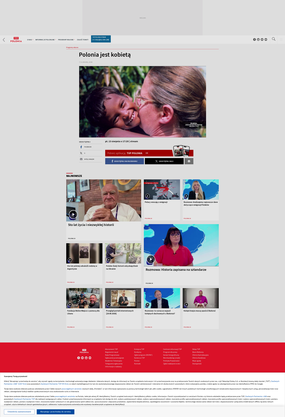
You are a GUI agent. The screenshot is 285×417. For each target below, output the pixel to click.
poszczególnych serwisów (72, 389)
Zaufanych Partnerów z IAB (256, 396)
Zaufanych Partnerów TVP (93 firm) (54, 384)
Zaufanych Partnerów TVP (24, 399)
